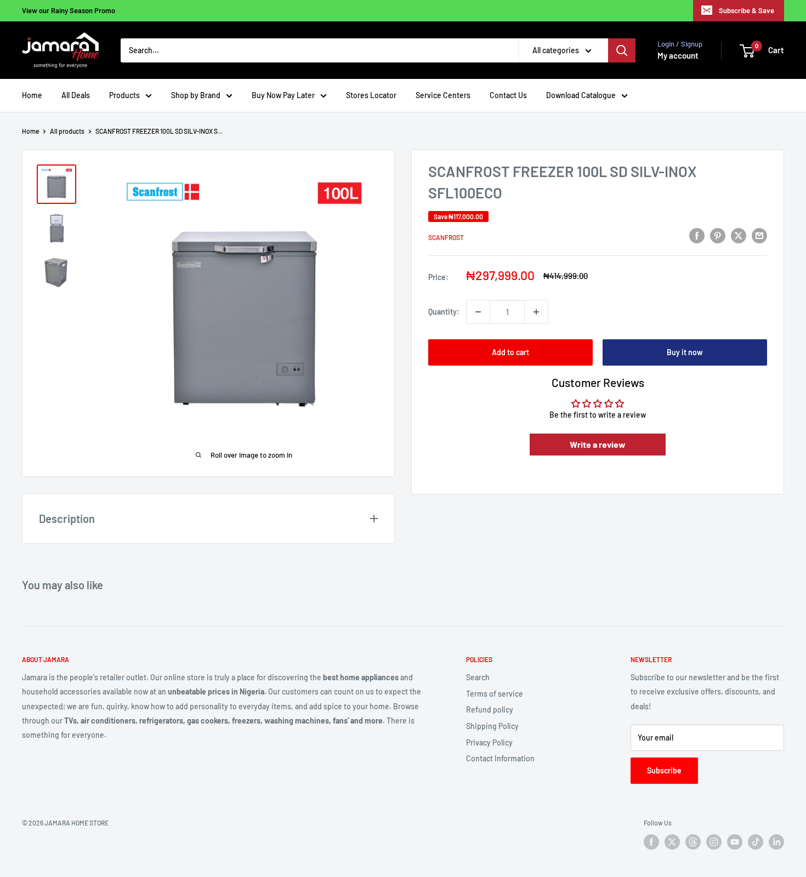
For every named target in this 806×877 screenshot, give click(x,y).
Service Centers (443, 95)
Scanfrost (446, 237)
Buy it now (685, 352)
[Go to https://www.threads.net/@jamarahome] (693, 842)
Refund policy (489, 709)
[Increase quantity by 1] (536, 311)
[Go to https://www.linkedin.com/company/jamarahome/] (776, 842)
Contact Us (508, 95)
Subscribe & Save (746, 10)
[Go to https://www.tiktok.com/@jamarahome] (755, 842)
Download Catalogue (581, 95)
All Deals (75, 95)
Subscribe (664, 770)
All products (67, 131)
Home (32, 95)
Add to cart (510, 352)
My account (678, 55)
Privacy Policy (489, 742)
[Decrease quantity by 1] (478, 311)
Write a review (598, 444)
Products (124, 95)
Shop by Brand (195, 95)
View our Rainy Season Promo (68, 10)
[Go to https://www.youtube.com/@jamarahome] (734, 842)
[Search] (621, 50)
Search (478, 677)
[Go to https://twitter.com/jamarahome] (672, 842)
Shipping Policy (492, 726)
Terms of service (494, 693)
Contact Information (500, 758)
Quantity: (443, 311)
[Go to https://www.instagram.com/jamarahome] (714, 842)
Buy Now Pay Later (283, 95)
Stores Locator (371, 95)
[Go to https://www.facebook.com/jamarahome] (651, 842)
